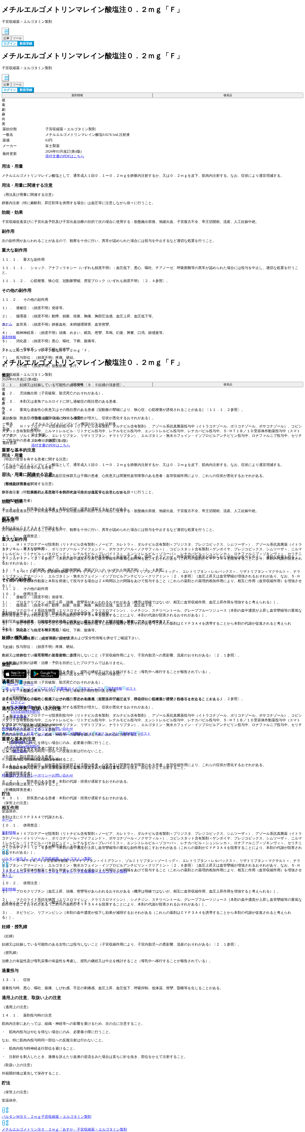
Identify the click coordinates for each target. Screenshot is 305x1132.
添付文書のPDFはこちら (64, 156)
